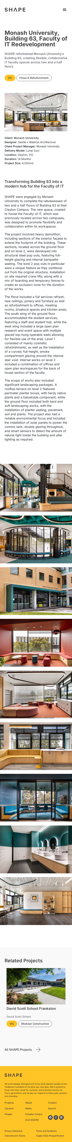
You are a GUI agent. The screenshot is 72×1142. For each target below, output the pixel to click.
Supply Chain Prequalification (50, 1136)
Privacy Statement (13, 1131)
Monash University (26, 137)
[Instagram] (56, 1117)
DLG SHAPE (32, 1119)
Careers (9, 1108)
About (28, 1102)
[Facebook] (50, 1117)
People (8, 1114)
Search (52, 1108)
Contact (52, 1102)
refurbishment (53, 201)
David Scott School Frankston (31, 1009)
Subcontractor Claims (15, 1136)
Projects (9, 1102)
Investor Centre (33, 1114)
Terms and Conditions (46, 1131)
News (28, 1108)
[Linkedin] (61, 1117)
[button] (64, 9)
